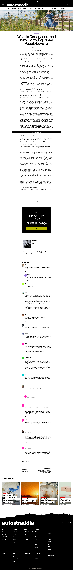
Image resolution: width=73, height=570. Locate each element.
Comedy (36, 533)
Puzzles (3, 551)
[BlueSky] (70, 522)
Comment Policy (42, 568)
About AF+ (4, 541)
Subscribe (69, 1)
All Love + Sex (15, 531)
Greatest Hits (37, 556)
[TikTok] (65, 522)
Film (35, 534)
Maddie (26, 447)
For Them (9, 1)
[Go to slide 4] (37, 507)
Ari (25, 264)
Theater (36, 545)
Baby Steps (4, 537)
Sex (13, 536)
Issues (36, 555)
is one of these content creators (46, 91)
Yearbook (36, 562)
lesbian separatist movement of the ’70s (38, 100)
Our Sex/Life (4, 534)
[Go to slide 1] (35, 507)
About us (49, 541)
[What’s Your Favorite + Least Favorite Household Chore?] (49, 493)
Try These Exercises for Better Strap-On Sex (43, 252)
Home (14, 553)
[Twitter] (67, 522)
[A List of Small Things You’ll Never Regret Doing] (30, 493)
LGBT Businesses (26, 537)
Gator (28, 274)
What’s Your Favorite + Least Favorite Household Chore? (49, 500)
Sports (36, 541)
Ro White (34, 47)
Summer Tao (4, 504)
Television (36, 544)
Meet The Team (50, 544)
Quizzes (3, 553)
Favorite (35, 50)
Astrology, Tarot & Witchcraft (28, 531)
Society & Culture (26, 556)
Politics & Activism (27, 553)
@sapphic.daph (34, 135)
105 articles (39, 245)
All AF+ (3, 531)
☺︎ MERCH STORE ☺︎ (38, 553)
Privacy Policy (38, 568)
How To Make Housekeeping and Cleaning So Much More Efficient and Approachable (11, 498)
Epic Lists (36, 558)
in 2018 (28, 61)
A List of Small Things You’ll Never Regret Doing (29, 500)
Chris (26, 343)
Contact (49, 549)
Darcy (26, 385)
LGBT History (26, 539)
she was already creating (30, 144)
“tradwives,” (24, 82)
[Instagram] (62, 522)
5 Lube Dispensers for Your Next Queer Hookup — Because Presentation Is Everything (29, 252)
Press (49, 546)
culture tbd (33, 201)
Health (14, 555)
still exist (37, 113)
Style (35, 542)
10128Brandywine (28, 357)
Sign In (66, 1)
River (26, 419)
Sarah (26, 430)
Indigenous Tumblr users (38, 158)
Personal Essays (4, 539)
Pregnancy (14, 561)
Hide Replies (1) (29, 393)
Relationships (15, 537)
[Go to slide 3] (36, 507)
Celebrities (36, 531)
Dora (25, 283)
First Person (26, 534)
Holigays (14, 556)
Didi (25, 314)
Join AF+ (39, 132)
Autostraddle (4, 1)
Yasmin (26, 292)
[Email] (68, 522)
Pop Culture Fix (26, 555)
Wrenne (26, 404)
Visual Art (36, 547)
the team (42, 504)
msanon (26, 333)
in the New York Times (42, 85)
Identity (25, 536)
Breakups (14, 541)
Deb (28, 395)
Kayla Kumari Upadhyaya (25, 504)
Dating (14, 533)
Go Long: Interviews (5, 536)
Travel (14, 563)
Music (36, 539)
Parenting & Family (16, 559)
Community (26, 533)
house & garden (36, 33)
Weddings (14, 539)
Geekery (36, 536)
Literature (36, 537)
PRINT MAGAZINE (37, 551)
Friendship (14, 534)
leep (25, 374)
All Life (14, 551)
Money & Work (15, 558)
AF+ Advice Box (4, 533)
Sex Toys (14, 542)
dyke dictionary (39, 201)
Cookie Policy (34, 568)
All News (25, 551)
